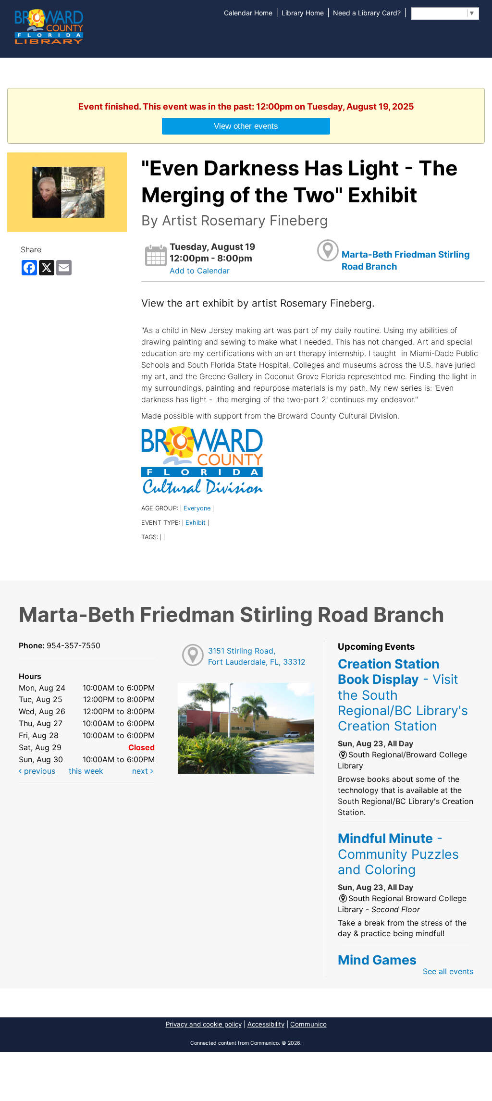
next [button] (141, 771)
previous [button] (38, 771)
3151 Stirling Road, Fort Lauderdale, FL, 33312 (257, 656)
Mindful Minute (398, 853)
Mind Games (377, 959)
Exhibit (195, 522)
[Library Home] (48, 25)
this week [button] (86, 771)
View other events (246, 126)
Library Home (303, 13)
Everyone (197, 508)
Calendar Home (248, 13)
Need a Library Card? (367, 13)
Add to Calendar (200, 270)
